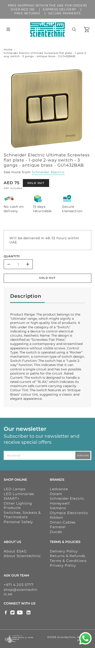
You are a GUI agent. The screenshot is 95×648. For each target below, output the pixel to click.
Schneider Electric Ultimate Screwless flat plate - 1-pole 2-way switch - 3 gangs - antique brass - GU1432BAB (45, 54)
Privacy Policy (63, 565)
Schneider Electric (48, 172)
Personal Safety (18, 522)
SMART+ (11, 498)
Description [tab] (25, 296)
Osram (56, 494)
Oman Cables (62, 522)
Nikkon (56, 517)
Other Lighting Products (18, 505)
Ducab (56, 532)
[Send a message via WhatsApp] (85, 638)
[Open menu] (8, 29)
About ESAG (15, 551)
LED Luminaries (19, 494)
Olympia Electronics (69, 513)
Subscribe (83, 455)
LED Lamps (14, 489)
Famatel (58, 527)
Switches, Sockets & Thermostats (22, 514)
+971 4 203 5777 (18, 585)
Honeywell (60, 503)
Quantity (12, 256)
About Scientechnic (22, 556)
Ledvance (59, 489)
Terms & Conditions (68, 560)
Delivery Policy (64, 551)
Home (8, 49)
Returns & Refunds (67, 556)
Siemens (58, 508)
